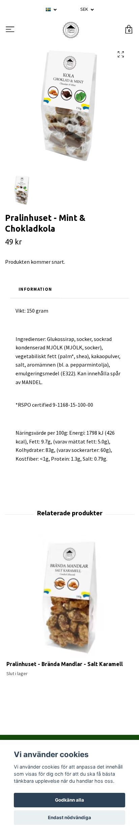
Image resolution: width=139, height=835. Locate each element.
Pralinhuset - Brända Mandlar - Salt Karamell (64, 664)
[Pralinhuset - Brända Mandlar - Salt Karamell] (69, 598)
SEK (84, 9)
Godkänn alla (69, 800)
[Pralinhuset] (70, 30)
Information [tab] (35, 289)
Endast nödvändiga (69, 817)
